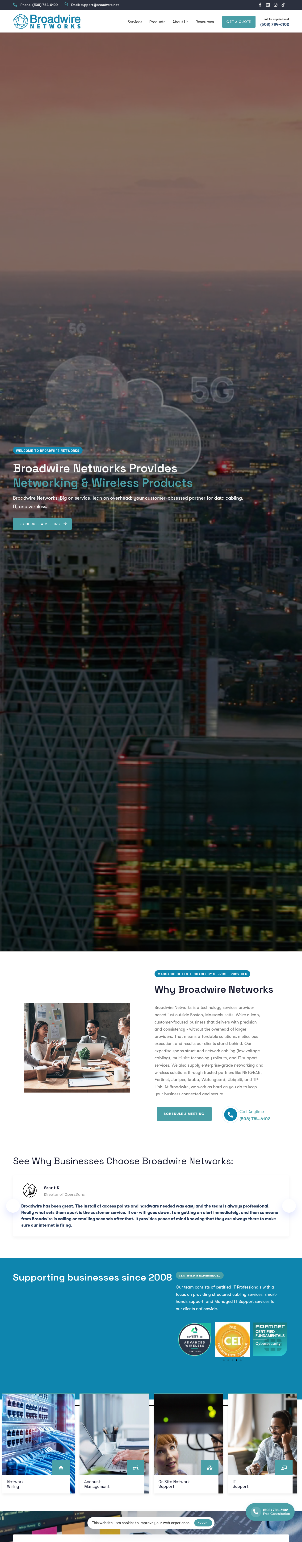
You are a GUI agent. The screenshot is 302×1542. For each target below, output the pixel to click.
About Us (180, 22)
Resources (205, 22)
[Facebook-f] (260, 5)
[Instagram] (275, 5)
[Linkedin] (268, 5)
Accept (203, 1523)
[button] (180, 1339)
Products (157, 22)
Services (135, 22)
